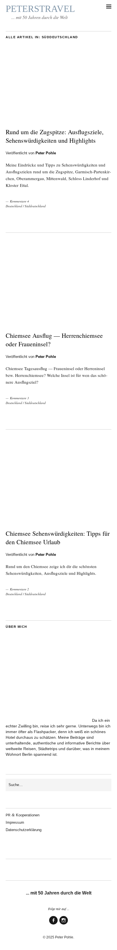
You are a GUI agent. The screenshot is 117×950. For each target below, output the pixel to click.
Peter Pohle (45, 153)
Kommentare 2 (19, 589)
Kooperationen (22, 815)
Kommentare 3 (19, 398)
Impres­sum (15, 822)
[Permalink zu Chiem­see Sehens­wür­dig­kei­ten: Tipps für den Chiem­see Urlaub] (58, 521)
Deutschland (14, 206)
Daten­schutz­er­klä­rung (23, 830)
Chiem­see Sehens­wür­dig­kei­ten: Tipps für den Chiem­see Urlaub (58, 537)
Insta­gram (63, 924)
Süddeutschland (35, 206)
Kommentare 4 (19, 201)
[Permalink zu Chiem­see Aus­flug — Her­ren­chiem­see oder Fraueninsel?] (58, 323)
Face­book (53, 924)
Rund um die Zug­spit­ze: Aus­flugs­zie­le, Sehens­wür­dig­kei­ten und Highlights (55, 136)
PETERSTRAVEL (40, 9)
